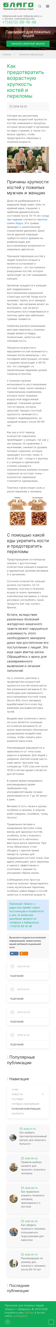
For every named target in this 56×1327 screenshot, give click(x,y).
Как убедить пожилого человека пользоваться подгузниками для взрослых (33, 1232)
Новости (17, 1094)
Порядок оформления (25, 1104)
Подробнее (17, 976)
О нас (15, 1089)
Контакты (18, 1113)
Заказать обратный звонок (28, 43)
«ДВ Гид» (29, 1312)
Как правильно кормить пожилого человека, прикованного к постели (32, 1199)
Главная (6, 54)
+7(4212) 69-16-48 (19, 22)
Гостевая (17, 1099)
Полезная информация (31, 54)
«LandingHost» (20, 1316)
